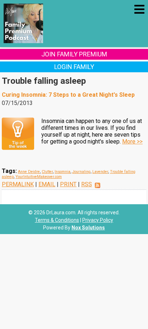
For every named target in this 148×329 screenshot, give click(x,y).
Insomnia (62, 171)
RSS (86, 184)
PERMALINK (18, 184)
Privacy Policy (97, 220)
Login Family (74, 66)
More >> (132, 141)
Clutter (47, 171)
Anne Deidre (29, 171)
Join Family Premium (74, 54)
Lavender (100, 171)
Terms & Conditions (57, 220)
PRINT (68, 184)
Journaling (81, 171)
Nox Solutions (88, 227)
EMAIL (46, 184)
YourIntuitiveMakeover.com (38, 176)
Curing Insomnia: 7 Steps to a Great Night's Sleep (68, 94)
